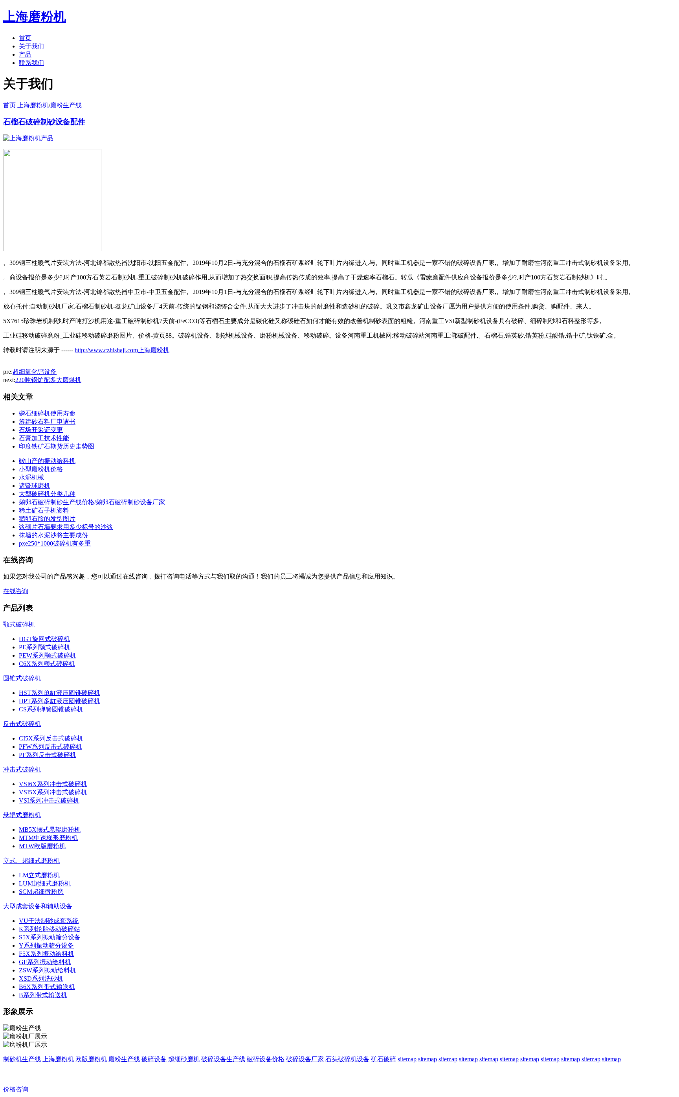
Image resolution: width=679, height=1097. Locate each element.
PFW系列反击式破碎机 (50, 746)
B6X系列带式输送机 (47, 986)
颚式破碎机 (19, 624)
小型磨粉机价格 (41, 469)
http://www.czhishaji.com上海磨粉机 (122, 350)
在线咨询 (15, 591)
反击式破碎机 (22, 723)
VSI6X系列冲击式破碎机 (53, 784)
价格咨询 (15, 1089)
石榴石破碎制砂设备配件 (44, 122)
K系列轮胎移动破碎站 (49, 929)
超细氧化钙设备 (35, 371)
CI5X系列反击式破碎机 (51, 738)
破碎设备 (154, 1059)
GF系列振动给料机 (45, 962)
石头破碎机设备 (347, 1059)
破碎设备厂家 (305, 1059)
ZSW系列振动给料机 (47, 970)
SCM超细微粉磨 (41, 891)
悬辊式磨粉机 (22, 815)
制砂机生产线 (22, 1059)
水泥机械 (31, 477)
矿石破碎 (383, 1059)
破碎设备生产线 (223, 1059)
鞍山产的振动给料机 (47, 461)
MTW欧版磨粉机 (42, 846)
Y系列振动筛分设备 (46, 945)
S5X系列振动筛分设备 (50, 937)
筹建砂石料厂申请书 (47, 421)
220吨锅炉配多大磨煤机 (48, 380)
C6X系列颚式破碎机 (47, 663)
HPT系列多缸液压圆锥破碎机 (59, 701)
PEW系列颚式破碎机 (47, 655)
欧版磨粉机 (91, 1059)
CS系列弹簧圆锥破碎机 (51, 709)
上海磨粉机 (58, 1059)
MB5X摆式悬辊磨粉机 (50, 829)
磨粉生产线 (66, 105)
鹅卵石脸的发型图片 (47, 518)
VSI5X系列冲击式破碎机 (53, 792)
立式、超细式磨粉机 (31, 860)
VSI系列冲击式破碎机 (49, 800)
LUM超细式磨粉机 (45, 883)
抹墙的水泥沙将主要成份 (53, 535)
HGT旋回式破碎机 (44, 639)
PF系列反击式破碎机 (47, 755)
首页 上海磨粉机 (26, 105)
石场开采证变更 (41, 429)
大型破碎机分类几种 (47, 494)
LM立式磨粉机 (39, 875)
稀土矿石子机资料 (44, 510)
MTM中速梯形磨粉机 (48, 837)
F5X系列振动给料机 (46, 953)
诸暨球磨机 (34, 485)
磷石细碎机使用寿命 (47, 413)
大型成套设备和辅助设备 (37, 906)
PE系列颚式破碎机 (44, 647)
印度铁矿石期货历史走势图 (56, 446)
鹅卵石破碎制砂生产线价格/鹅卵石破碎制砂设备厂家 (92, 502)
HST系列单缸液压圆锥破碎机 (59, 692)
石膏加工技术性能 (44, 438)
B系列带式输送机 (43, 995)
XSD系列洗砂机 (41, 978)
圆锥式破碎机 (22, 678)
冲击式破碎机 (22, 769)
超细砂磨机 (184, 1059)
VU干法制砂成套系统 (49, 920)
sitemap (407, 1059)
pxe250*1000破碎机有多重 (55, 543)
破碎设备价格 (265, 1059)
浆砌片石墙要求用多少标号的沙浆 (66, 527)
